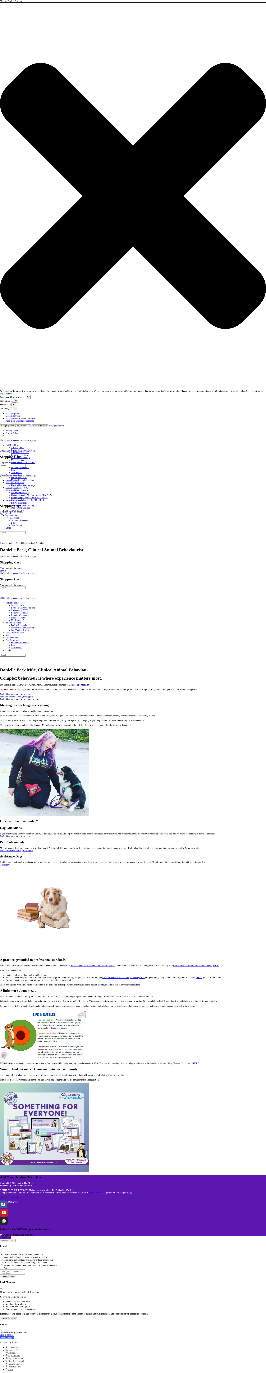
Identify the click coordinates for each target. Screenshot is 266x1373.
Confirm (12, 1319)
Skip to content (6, 1335)
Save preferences (40, 426)
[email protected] (96, 1193)
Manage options (13, 413)
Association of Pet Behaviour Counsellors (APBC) (93, 965)
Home (2, 543)
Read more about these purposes (20, 421)
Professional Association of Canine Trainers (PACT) (196, 965)
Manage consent (7, 1240)
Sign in (3, 571)
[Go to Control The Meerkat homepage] (18, 440)
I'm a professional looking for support (16, 850)
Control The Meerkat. (79, 685)
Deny (12, 426)
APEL (199, 977)
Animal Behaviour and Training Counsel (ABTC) (124, 977)
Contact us (5, 1238)
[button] (133, 196)
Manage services (13, 416)
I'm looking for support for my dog (15, 836)
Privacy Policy (12, 430)
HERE (196, 1063)
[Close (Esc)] (1, 1252)
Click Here (5, 865)
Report (12, 1276)
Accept (4, 426)
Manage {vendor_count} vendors (20, 418)
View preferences (23, 426)
